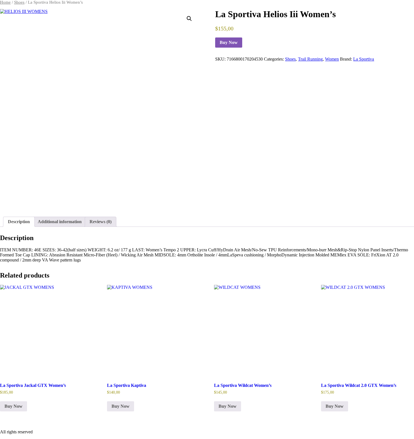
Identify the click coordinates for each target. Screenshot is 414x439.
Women (332, 59)
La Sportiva (363, 59)
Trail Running (310, 59)
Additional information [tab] (60, 221)
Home (5, 2)
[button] (189, 19)
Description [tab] (19, 221)
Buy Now (229, 42)
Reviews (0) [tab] (101, 221)
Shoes (19, 2)
